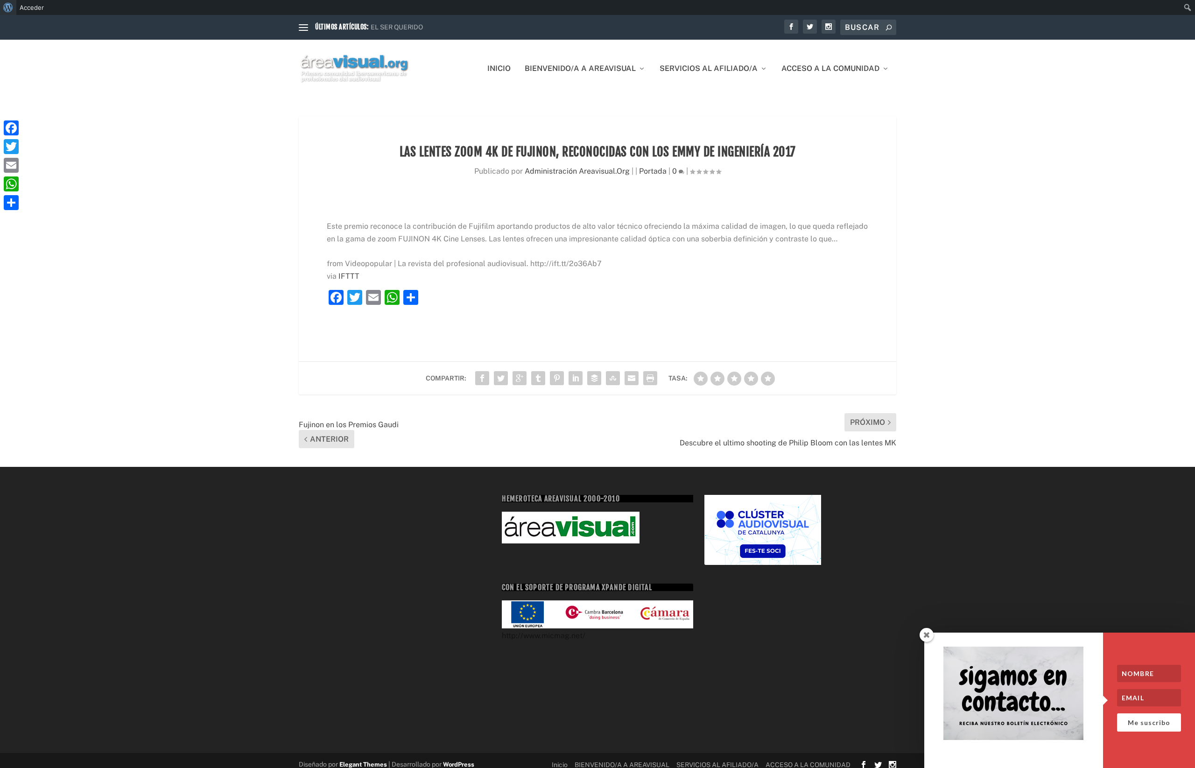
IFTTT (348, 276)
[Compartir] (11, 202)
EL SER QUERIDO (397, 27)
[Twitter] (11, 146)
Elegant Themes (363, 764)
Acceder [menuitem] (32, 7)
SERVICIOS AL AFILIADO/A (709, 69)
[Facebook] (11, 128)
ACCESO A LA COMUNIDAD (830, 69)
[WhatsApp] (11, 184)
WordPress (458, 764)
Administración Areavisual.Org (577, 171)
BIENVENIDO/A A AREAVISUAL (580, 69)
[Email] (11, 165)
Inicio (499, 69)
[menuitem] (8, 7)
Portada (653, 171)
